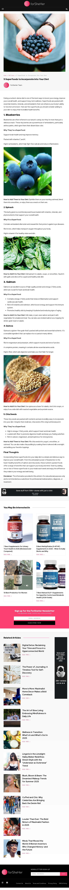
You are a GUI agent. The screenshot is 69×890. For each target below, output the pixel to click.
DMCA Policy (63, 883)
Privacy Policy (52, 883)
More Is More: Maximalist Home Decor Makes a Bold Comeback (34, 691)
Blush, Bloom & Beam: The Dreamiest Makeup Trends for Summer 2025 (34, 778)
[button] (3, 9)
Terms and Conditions (39, 883)
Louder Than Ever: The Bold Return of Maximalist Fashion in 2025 (35, 822)
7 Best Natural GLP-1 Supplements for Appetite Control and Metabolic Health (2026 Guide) (50, 595)
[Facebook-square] (7, 882)
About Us (28, 883)
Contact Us (19, 883)
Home (5, 75)
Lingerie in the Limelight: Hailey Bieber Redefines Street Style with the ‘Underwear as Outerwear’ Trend (34, 760)
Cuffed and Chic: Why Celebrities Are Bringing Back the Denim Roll (33, 800)
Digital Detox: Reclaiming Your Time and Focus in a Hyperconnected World (33, 648)
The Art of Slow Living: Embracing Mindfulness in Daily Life (34, 713)
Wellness (11, 75)
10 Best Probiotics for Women (15, 593)
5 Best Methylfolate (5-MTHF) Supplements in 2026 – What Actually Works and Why (50, 548)
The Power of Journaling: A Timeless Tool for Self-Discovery (35, 670)
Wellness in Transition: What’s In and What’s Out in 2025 (35, 735)
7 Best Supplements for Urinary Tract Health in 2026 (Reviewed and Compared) (17, 548)
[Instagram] (2, 882)
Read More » (8, 554)
